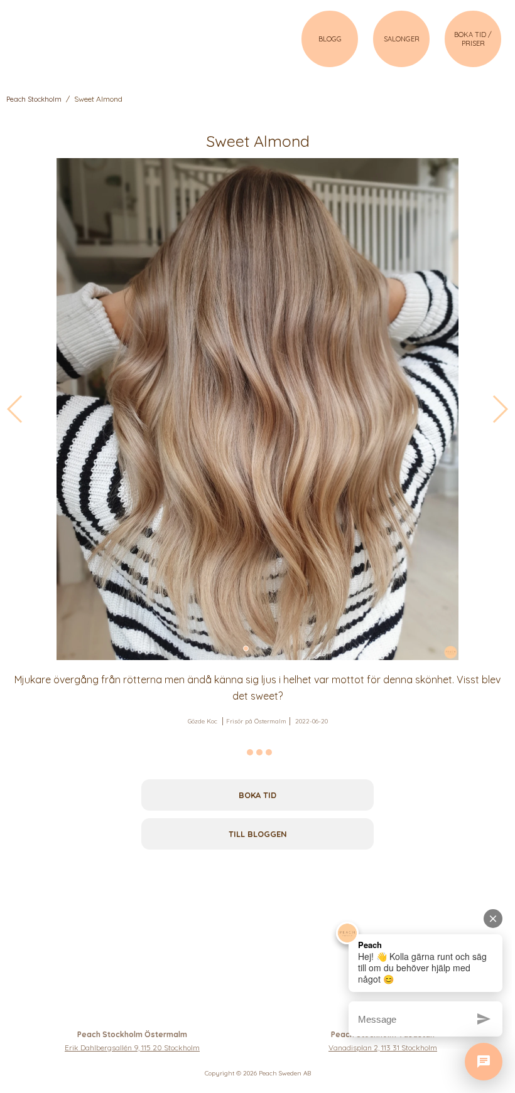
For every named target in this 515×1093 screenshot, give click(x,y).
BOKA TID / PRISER (473, 39)
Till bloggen (258, 834)
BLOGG (330, 39)
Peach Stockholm (34, 99)
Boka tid (257, 795)
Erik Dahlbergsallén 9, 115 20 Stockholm (132, 1047)
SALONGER (402, 39)
